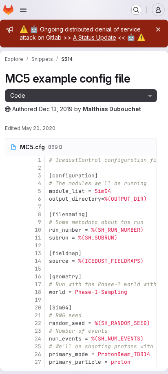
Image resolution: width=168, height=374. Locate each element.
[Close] (158, 29)
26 (38, 354)
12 (38, 245)
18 (38, 292)
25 (38, 346)
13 (38, 253)
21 (38, 315)
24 (38, 338)
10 (38, 229)
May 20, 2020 (38, 128)
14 (38, 261)
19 (38, 299)
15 (38, 268)
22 (38, 323)
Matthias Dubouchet (112, 108)
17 (38, 284)
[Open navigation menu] (23, 9)
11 (38, 237)
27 (38, 361)
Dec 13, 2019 (56, 108)
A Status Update (94, 37)
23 (38, 330)
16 (38, 276)
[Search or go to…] (136, 10)
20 (38, 307)
